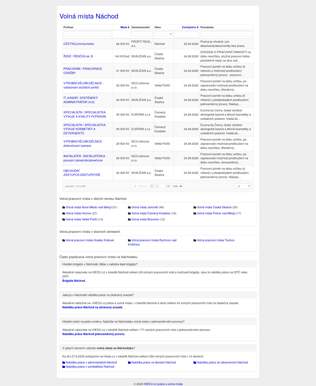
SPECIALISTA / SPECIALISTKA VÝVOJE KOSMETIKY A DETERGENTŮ (84, 129)
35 (168, 185)
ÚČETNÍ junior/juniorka (78, 44)
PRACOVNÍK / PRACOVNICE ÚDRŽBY (82, 71)
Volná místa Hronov (78, 213)
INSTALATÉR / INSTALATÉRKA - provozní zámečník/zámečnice (85, 158)
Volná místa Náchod (88, 15)
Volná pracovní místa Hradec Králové (90, 240)
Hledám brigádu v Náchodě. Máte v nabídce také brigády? (100, 264)
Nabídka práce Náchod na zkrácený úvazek (92, 307)
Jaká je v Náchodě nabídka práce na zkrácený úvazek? (98, 295)
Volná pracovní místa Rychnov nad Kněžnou (152, 242)
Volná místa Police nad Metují (216, 213)
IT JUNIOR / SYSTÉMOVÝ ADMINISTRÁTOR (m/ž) (80, 100)
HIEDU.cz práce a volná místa (163, 384)
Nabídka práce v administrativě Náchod (91, 362)
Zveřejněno (189, 27)
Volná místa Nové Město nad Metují (89, 207)
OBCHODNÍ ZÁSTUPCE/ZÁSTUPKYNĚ (81, 173)
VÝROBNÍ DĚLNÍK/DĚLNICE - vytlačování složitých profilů (83, 85)
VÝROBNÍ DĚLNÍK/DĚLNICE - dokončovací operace (83, 143)
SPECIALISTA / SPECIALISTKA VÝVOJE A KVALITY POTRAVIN (84, 114)
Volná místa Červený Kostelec (150, 213)
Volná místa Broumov (145, 219)
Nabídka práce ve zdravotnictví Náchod (222, 362)
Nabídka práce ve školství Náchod (153, 362)
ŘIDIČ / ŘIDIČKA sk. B (78, 56)
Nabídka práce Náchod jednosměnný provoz (93, 334)
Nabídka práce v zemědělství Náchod (89, 366)
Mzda (124, 27)
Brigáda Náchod (73, 280)
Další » (176, 185)
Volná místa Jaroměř (144, 207)
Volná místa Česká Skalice (214, 207)
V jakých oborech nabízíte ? (98, 348)
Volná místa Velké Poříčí (81, 219)
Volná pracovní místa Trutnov (215, 240)
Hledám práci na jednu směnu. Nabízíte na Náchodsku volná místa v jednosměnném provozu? (123, 321)
